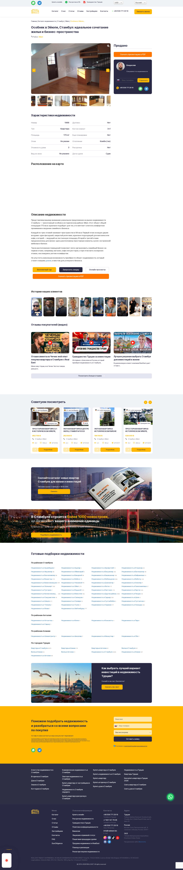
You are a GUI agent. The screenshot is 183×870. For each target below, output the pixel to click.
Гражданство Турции (94, 2)
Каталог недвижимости (47, 21)
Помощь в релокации (80, 848)
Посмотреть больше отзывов (90, 376)
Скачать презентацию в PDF (71, 276)
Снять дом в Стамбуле (133, 789)
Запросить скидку (71, 270)
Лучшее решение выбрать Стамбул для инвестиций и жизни (132, 358)
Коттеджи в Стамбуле (40, 789)
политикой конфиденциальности (135, 746)
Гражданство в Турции (81, 823)
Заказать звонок (143, 12)
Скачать (54, 491)
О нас (63, 11)
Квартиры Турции (131, 774)
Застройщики (91, 11)
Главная (34, 21)
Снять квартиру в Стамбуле (135, 785)
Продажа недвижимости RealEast (85, 843)
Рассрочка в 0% (74, 2)
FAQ (53, 839)
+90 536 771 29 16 (121, 11)
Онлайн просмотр (97, 270)
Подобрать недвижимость (51, 535)
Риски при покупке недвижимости (86, 852)
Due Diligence (57, 843)
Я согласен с (131, 746)
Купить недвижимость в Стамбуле (107, 774)
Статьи (71, 11)
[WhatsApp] (170, 796)
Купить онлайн (57, 2)
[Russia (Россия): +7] (118, 80)
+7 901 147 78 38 (110, 820)
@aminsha (142, 842)
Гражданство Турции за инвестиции (91, 356)
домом (48, 260)
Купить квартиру (99, 778)
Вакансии (76, 831)
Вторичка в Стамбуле (39, 777)
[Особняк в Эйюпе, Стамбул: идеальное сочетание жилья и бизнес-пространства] (45, 101)
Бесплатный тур (44, 270)
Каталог (55, 11)
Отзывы (80, 11)
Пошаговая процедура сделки (84, 839)
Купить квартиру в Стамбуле (104, 770)
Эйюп (67, 21)
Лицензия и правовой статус (83, 835)
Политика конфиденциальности (85, 827)
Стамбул (60, 21)
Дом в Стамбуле (37, 781)
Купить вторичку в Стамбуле (104, 782)
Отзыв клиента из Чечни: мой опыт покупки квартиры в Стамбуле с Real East (50, 359)
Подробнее (48, 449)
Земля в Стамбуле (38, 785)
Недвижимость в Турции (134, 770)
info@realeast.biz (110, 831)
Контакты (104, 11)
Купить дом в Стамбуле (102, 786)
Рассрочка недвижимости (83, 819)
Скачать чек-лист (112, 687)
